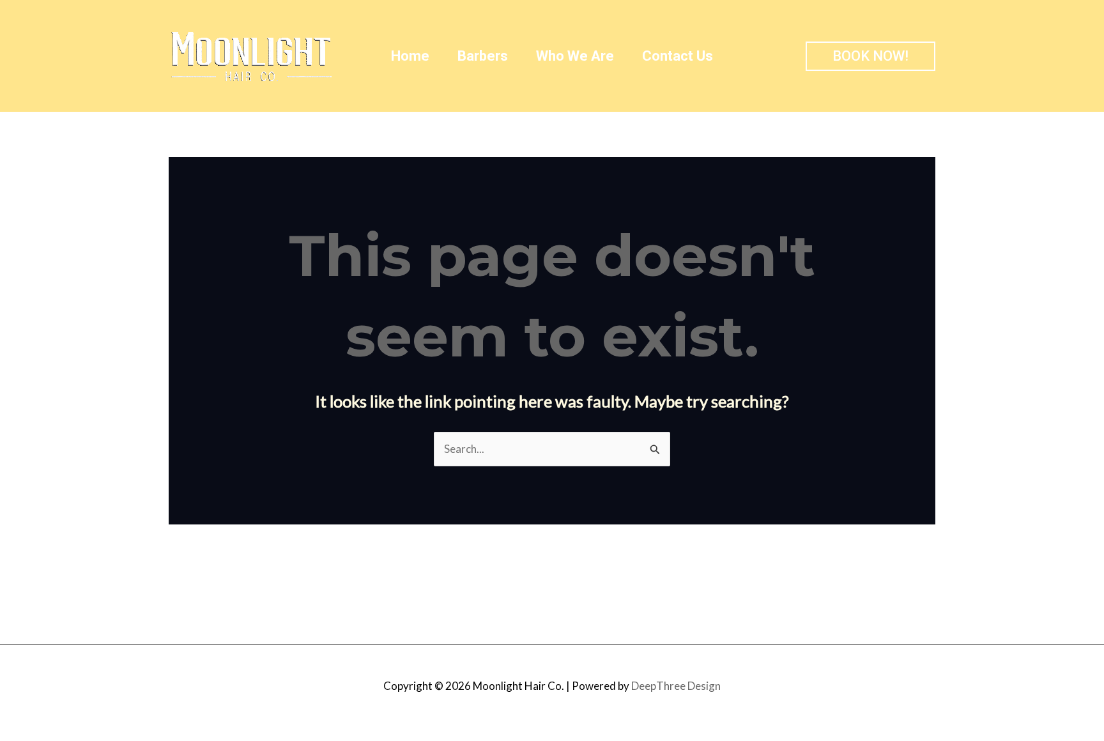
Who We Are (575, 56)
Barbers (482, 56)
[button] (870, 56)
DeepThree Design (676, 685)
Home (410, 56)
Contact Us (677, 56)
